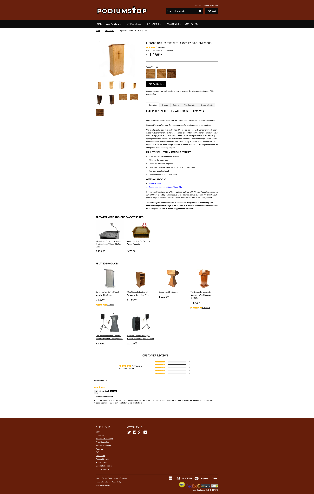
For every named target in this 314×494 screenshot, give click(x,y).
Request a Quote (207, 105)
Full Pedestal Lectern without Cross (201, 120)
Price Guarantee (189, 105)
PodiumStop (105, 485)
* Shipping (100, 435)
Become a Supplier (103, 445)
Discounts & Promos (104, 465)
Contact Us (191, 24)
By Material (134, 24)
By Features (154, 24)
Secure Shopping (120, 478)
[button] (152, 47)
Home (99, 24)
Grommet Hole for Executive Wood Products (139, 242)
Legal (97, 478)
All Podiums (113, 24)
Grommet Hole (155, 183)
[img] (99, 387)
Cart (213, 11)
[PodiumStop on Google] (140, 433)
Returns (176, 105)
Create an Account (211, 5)
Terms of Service (102, 459)
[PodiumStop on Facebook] (134, 433)
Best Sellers (109, 30)
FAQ (97, 452)
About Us (99, 448)
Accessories (174, 24)
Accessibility (116, 482)
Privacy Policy (107, 478)
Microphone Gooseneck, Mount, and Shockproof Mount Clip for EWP (108, 244)
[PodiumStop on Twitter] (129, 433)
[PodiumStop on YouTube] (145, 433)
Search (98, 431)
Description (153, 105)
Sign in (198, 5)
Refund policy (101, 462)
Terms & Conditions (103, 482)
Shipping (165, 105)
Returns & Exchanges (104, 438)
